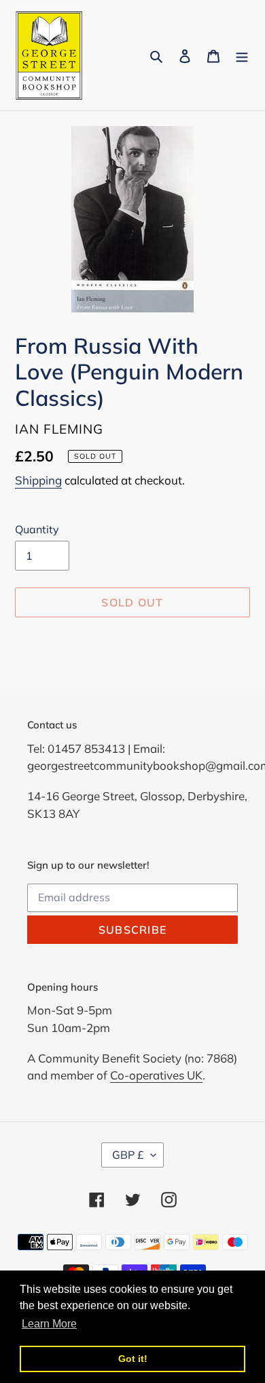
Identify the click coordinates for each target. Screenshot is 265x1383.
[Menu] (242, 55)
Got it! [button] (132, 1358)
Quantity (37, 529)
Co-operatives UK (156, 1075)
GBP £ (128, 1154)
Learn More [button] (49, 1323)
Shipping (38, 480)
